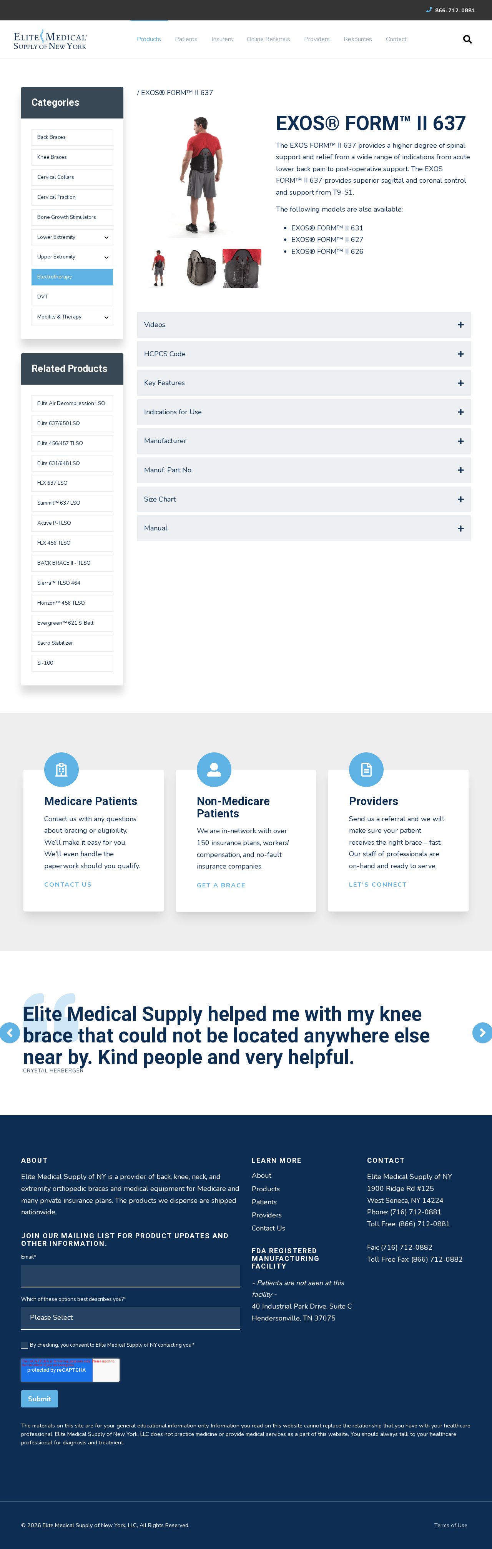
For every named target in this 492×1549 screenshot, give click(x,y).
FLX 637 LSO (52, 483)
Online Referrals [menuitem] (268, 39)
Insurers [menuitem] (222, 39)
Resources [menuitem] (358, 39)
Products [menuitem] (149, 39)
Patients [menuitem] (186, 39)
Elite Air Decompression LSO (71, 403)
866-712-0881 (454, 10)
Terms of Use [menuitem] (450, 1525)
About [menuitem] (261, 1175)
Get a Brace (221, 885)
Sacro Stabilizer (55, 643)
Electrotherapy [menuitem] (54, 276)
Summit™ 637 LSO (58, 503)
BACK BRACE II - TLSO (64, 563)
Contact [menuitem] (396, 39)
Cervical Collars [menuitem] (55, 177)
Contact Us (68, 884)
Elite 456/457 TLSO (60, 443)
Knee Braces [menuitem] (52, 157)
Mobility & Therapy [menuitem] (59, 316)
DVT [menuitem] (42, 296)
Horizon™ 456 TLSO (61, 603)
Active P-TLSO (54, 523)
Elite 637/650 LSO (58, 423)
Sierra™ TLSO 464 (58, 583)
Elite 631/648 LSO (58, 463)
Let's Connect (378, 884)
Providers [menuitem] (317, 39)
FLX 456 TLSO (54, 543)
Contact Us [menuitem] (268, 1228)
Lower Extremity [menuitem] (56, 237)
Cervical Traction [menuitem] (56, 197)
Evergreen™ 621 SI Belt (65, 623)
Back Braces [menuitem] (51, 137)
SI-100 (45, 663)
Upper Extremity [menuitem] (56, 256)
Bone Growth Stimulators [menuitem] (66, 217)
